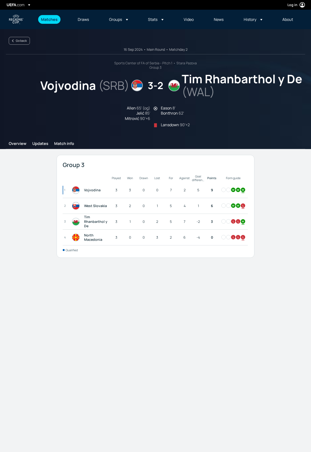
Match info (64, 144)
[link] (49, 19)
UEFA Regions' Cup (16, 19)
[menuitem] (53, 19)
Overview (17, 144)
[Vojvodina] (77, 190)
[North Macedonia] (77, 237)
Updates (40, 144)
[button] (118, 19)
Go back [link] (21, 41)
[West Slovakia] (77, 206)
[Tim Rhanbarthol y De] (77, 222)
